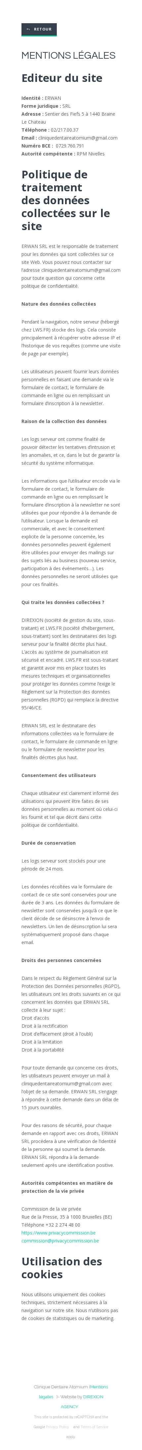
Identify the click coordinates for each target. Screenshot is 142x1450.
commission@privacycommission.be (60, 1241)
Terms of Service (94, 1427)
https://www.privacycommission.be (58, 1233)
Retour (43, 29)
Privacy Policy (57, 1427)
